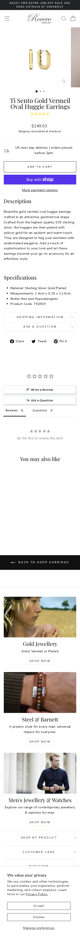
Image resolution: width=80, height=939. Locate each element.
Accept (38, 905)
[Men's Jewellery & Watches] (40, 773)
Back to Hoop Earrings (43, 562)
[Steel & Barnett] (40, 692)
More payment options (40, 190)
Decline (39, 917)
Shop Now (40, 661)
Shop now (40, 741)
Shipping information (40, 317)
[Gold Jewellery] (40, 617)
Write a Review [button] (42, 390)
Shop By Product (39, 837)
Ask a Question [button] (42, 400)
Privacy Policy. (37, 894)
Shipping (24, 131)
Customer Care (39, 852)
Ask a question (39, 326)
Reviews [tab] (12, 410)
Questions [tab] (39, 410)
